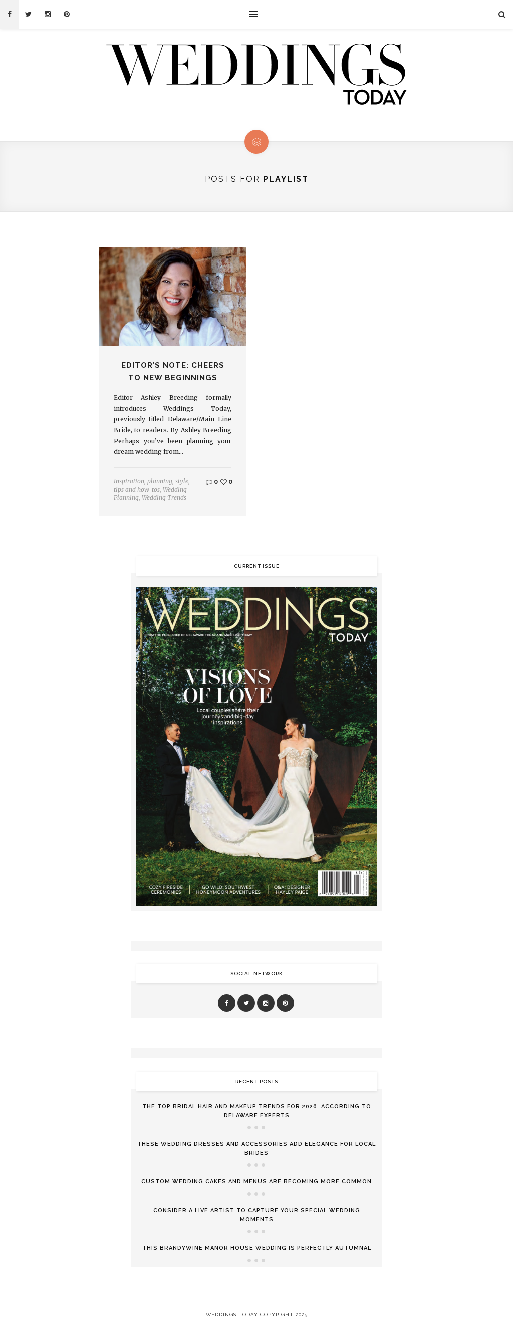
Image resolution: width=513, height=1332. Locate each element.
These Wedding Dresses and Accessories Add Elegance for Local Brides (256, 1148)
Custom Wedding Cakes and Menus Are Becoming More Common (256, 1181)
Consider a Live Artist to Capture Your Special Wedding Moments (256, 1215)
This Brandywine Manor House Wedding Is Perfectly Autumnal (256, 1248)
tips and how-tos (137, 489)
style (181, 481)
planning (159, 481)
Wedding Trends (164, 497)
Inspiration (129, 481)
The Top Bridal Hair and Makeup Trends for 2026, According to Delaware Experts (256, 1111)
